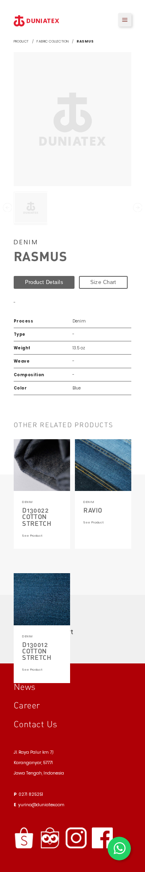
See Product (32, 535)
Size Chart (103, 282)
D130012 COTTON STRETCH (36, 651)
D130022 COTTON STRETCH (36, 516)
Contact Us (36, 724)
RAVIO (92, 510)
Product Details (44, 282)
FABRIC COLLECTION (52, 41)
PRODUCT (21, 41)
